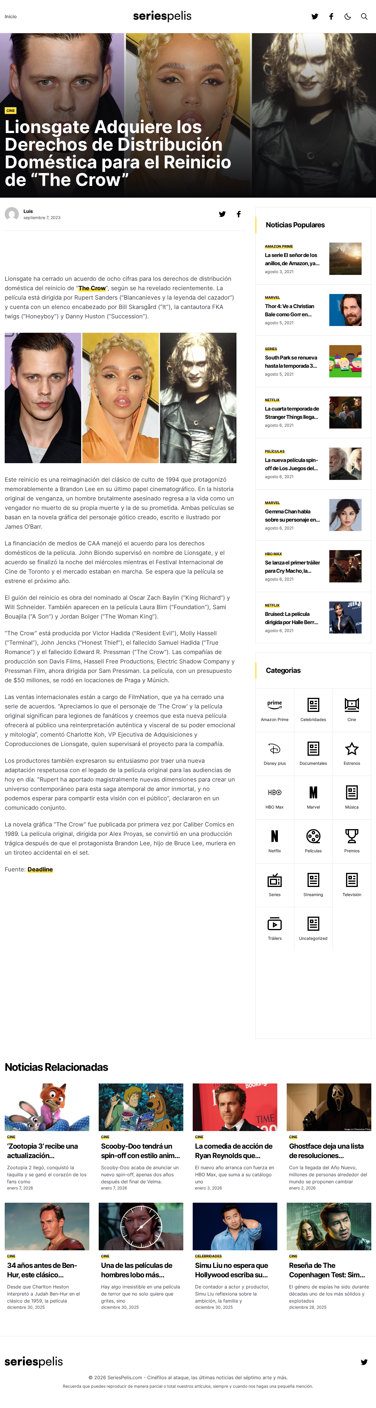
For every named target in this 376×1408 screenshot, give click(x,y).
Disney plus (275, 763)
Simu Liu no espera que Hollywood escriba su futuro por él (231, 1274)
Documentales (313, 763)
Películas (275, 451)
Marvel (272, 297)
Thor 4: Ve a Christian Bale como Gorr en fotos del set (289, 314)
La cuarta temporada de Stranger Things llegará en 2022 (292, 417)
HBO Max (273, 554)
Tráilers (275, 938)
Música (352, 806)
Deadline (40, 869)
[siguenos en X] (222, 214)
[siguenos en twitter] (315, 16)
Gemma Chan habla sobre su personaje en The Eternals (290, 519)
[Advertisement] (121, 253)
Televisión (352, 894)
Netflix (272, 400)
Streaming (313, 894)
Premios (352, 850)
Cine (10, 110)
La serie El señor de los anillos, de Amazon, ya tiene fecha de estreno (291, 263)
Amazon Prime (279, 246)
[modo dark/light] (348, 16)
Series (271, 349)
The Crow (92, 288)
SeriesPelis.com (125, 1377)
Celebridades (313, 719)
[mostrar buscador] (364, 16)
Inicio (11, 16)
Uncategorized (313, 938)
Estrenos (352, 763)
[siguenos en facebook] (331, 16)
